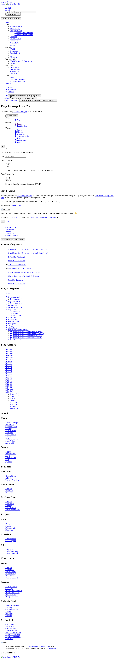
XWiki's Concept (16, 27)
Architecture (9, 504)
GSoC (17, 315)
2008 (8, 355)
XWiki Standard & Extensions (21, 61)
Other (12, 317)
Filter (3, 156)
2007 (8, 353)
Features (17, 299)
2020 (8, 380)
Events (17, 311)
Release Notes (10, 431)
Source (19, 130)
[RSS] (6, 293)
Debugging (9, 614)
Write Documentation (13, 633)
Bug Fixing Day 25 (12, 100)
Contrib (17, 303)
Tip (10, 326)
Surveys (12, 324)
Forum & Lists (10, 458)
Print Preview (22, 126)
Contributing (9, 624)
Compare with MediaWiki (23, 35)
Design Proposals (11, 597)
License (13, 45)
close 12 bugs (17, 205)
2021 (8, 382)
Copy (19, 120)
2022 (8, 384)
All (9, 293)
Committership (10, 574)
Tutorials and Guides (12, 510)
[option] (60, 167)
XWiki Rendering (11, 552)
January (14, 394)
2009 (8, 358)
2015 (8, 370)
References (14, 41)
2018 (8, 376)
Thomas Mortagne (20, 112)
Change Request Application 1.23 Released (23, 276)
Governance (9, 570)
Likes (19, 142)
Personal (12, 319)
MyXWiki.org (15, 307)
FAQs (12, 77)
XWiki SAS (53, 648)
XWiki (12, 49)
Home (7, 22)
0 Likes (7, 221)
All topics (8, 478)
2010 (8, 360)
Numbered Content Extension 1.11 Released (24, 272)
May (13, 402)
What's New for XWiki (18, 330)
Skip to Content (6, 2)
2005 (8, 349)
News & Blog (15, 29)
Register (8, 8)
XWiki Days (33, 217)
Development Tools (12, 593)
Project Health (10, 572)
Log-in (7, 10)
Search (7, 12)
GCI (15, 313)
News (12, 309)
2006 (8, 351)
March (14, 398)
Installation (9, 491)
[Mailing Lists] (16, 657)
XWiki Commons (11, 554)
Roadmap (13, 37)
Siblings (20, 132)
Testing (8, 612)
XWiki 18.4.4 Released (16, 257)
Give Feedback (10, 629)
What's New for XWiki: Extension (27, 336)
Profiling (8, 616)
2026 (8, 392)
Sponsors (8, 462)
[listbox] (58, 172)
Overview (9, 524)
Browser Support (11, 578)
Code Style (9, 589)
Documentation (10, 454)
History (20, 138)
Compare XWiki (16, 31)
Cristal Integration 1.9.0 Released (20, 268)
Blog (7, 98)
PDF (7, 166)
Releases (13, 321)
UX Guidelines (10, 595)
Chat (7, 460)
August (14, 408)
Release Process (11, 587)
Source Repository (12, 605)
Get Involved (14, 67)
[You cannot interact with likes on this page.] (3, 221)
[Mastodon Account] (7, 657)
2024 (8, 388)
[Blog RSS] (19, 657)
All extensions (10, 539)
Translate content (11, 631)
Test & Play (9, 626)
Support (8, 452)
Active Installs (15, 43)
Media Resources (11, 439)
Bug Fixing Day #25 (24, 196)
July (13, 406)
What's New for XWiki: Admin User (28, 332)
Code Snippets (15, 53)
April (13, 400)
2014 (8, 368)
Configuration (10, 493)
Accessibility (10, 443)
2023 (8, 386)
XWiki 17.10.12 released (17, 265)
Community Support (17, 79)
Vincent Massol (13, 217)
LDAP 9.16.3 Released (16, 284)
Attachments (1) (23, 136)
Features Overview (12, 480)
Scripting (8, 506)
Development (15, 69)
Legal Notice (10, 441)
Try (6, 85)
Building (8, 608)
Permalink (43, 217)
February (15, 396)
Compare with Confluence (23, 33)
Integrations (13, 305)
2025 (9, 390)
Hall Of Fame (10, 576)
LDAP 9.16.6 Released (16, 261)
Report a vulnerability (13, 637)
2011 (8, 362)
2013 (8, 366)
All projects (14, 57)
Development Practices (13, 591)
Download (9, 83)
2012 (8, 364)
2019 (8, 378)
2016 (8, 372)
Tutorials (12, 328)
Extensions (14, 51)
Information (21, 140)
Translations (14, 71)
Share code (9, 639)
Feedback (13, 73)
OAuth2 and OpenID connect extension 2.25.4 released (28, 249)
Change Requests (11, 235)
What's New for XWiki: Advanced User (28, 334)
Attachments (11, 229)
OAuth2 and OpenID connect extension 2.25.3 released (28, 253)
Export (19, 124)
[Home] (6, 96)
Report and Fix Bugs (12, 635)
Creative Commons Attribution (38, 646)
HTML (8, 180)
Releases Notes (15, 39)
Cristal (12, 63)
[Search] (12, 12)
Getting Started (10, 476)
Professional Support (17, 81)
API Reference (10, 508)
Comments (21, 134)
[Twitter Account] (14, 657)
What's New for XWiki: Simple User (27, 338)
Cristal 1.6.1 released (15, 280)
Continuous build (11, 610)
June (13, 404)
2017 (8, 374)
